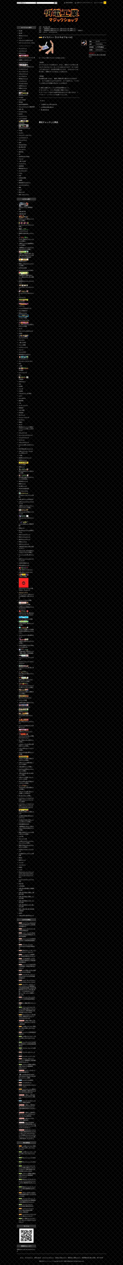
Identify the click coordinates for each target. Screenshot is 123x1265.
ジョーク (21, 159)
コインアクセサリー (24, 185)
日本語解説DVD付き (24, 824)
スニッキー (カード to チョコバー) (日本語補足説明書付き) (27, 998)
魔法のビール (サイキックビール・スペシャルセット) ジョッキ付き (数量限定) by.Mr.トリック (27, 1181)
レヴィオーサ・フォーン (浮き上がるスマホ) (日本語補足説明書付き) (27, 976)
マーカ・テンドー (23, 405)
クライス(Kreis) (23, 118)
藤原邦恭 (21, 400)
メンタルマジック (23, 69)
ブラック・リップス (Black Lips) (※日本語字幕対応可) (27, 946)
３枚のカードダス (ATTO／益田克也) (26, 1119)
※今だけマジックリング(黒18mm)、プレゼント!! (26, 589)
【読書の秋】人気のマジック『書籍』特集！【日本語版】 (26, 652)
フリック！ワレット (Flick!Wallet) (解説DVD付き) (26, 1205)
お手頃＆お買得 (23, 268)
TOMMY (21, 391)
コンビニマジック (23, 62)
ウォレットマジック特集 (25, 600)
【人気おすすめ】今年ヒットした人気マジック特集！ (26, 820)
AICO (20, 190)
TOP (40, 27)
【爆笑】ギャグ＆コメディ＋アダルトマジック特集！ (26, 506)
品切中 (20, 913)
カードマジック (53, 32)
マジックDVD (22, 90)
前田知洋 (21, 408)
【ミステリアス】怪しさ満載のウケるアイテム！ (26, 736)
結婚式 (20, 867)
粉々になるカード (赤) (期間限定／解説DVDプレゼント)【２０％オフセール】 (27, 1016)
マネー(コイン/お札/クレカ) (26, 40)
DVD (20, 175)
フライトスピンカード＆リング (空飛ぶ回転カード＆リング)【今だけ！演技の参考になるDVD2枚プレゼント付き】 (27, 1009)
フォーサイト (22, 149)
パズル (20, 173)
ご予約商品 (22, 886)
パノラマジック (23, 116)
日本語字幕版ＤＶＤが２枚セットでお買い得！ (26, 646)
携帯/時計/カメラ (23, 168)
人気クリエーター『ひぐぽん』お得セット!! (26, 452)
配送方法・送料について (74, 1257)
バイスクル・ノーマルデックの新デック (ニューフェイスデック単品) (26, 799)
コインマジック (23, 51)
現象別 (20, 422)
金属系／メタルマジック (25, 60)
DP (19, 154)
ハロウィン (22, 306)
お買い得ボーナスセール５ (26, 572)
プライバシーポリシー (48, 1257)
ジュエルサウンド (23, 137)
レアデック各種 (23, 700)
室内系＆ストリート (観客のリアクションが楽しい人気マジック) (26, 428)
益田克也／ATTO (23, 95)
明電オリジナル (23, 88)
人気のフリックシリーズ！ (26, 731)
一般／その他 (22, 161)
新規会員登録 (69, 2)
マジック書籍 (22, 345)
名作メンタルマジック (24, 534)
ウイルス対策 (22, 464)
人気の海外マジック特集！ (26, 766)
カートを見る (100, 2)
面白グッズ (22, 192)
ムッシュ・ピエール (24, 417)
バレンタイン (22, 865)
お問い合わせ (37, 1257)
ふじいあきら (22, 398)
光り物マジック (23, 486)
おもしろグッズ (23, 433)
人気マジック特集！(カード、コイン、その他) (26, 778)
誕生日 (20, 857)
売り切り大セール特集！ (25, 795)
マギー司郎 (22, 410)
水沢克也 (21, 412)
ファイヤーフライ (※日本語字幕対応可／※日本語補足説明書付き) (27, 1043)
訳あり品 (21, 883)
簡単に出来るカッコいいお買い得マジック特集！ (26, 833)
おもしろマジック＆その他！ (26, 270)
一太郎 (20, 366)
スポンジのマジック (24, 442)
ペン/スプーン (22, 163)
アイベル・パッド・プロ (28, 1056)
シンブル (21, 862)
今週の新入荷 (22, 211)
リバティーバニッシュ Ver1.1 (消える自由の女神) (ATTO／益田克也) (26, 1210)
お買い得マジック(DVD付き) (26, 499)
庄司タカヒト (22, 381)
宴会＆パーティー (23, 35)
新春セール (22, 528)
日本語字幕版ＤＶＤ (24, 563)
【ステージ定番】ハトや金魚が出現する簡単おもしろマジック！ (26, 631)
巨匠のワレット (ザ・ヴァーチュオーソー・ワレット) (27, 951)
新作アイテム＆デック (24, 537)
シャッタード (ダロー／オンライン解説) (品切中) (27, 1101)
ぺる (20, 403)
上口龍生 (21, 370)
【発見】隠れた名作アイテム (26, 702)
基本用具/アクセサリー (25, 182)
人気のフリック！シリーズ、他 (27, 57)
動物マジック (22, 483)
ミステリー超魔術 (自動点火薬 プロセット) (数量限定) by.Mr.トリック (27, 1066)
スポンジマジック (23, 74)
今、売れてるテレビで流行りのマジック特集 (26, 325)
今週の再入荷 (22, 214)
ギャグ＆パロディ (23, 83)
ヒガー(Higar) (22, 99)
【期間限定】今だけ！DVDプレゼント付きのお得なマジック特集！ (26, 828)
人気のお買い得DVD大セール (26, 915)
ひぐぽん (21, 97)
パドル (20, 869)
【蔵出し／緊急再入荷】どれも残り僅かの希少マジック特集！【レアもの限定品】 (26, 255)
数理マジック (22, 860)
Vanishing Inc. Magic (24, 156)
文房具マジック (23, 86)
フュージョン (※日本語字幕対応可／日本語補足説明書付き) (27, 940)
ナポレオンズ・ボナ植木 (25, 393)
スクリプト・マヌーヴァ (25, 135)
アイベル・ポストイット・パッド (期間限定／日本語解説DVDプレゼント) (27, 1060)
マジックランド (23, 140)
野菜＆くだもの (23, 313)
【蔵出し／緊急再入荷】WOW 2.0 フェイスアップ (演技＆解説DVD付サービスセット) (27, 1107)
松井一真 (21, 109)
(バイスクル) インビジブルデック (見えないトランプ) (27, 1215)
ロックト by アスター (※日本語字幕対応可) (27, 929)
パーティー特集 (23, 318)
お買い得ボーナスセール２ (26, 569)
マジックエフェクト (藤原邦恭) (27, 107)
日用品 (20, 333)
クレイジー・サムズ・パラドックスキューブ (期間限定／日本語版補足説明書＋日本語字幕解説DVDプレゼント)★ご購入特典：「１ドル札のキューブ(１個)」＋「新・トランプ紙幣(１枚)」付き (27, 990)
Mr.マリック (22, 415)
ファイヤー (22, 340)
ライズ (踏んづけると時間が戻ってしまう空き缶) (27, 971)
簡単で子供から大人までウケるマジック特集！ (26, 846)
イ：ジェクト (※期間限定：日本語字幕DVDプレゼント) (27, 955)
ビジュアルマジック (24, 437)
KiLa (20, 375)
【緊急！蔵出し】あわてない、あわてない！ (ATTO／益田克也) (27, 1022)
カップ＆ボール (23, 76)
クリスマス (22, 301)
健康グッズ (22, 467)
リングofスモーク (27, 1082)
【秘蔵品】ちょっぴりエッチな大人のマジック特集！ (26, 248)
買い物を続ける (45, 110)
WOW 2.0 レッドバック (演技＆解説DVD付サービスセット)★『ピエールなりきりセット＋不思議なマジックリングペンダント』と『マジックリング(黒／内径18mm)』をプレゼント (27, 1134)
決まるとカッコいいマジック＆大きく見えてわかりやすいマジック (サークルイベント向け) (26, 874)
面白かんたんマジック (24, 128)
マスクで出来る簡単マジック (26, 66)
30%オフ (80, 30)
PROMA (21, 102)
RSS (98, 1257)
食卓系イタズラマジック (25, 458)
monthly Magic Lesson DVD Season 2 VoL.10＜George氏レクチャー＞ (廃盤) (27, 1076)
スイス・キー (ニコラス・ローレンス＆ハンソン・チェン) (27, 981)
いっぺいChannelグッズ (25, 308)
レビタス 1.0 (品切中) (27, 1080)
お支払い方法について (61, 1257)
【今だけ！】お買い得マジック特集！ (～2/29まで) (26, 792)
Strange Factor (23, 144)
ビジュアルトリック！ (24, 707)
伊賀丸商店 (22, 123)
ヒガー (20, 396)
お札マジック (22, 53)
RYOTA (20, 114)
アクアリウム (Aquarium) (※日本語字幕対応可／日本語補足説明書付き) (27, 924)
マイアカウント (29, 1257)
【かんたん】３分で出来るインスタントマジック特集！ (26, 551)
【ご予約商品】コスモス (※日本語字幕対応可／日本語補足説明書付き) (27, 960)
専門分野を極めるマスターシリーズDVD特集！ (26, 478)
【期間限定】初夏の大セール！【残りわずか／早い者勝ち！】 (59, 28)
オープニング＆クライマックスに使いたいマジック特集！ (26, 686)
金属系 (20, 180)
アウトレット (22, 297)
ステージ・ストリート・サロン (27, 42)
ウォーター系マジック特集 (26, 619)
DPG (20, 363)
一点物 (20, 455)
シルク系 (21, 836)
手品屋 (20, 130)
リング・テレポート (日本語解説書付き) (27, 1071)
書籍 (20, 187)
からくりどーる (23, 372)
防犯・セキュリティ (24, 194)
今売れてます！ (23, 261)
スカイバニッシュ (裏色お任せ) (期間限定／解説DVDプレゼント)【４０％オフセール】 (27, 1090)
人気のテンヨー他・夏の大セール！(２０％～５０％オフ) (26, 613)
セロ (20, 384)
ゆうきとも (22, 419)
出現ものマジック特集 (24, 604)
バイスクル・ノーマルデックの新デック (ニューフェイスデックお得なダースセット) (26, 805)
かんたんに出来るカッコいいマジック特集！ (26, 770)
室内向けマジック (23, 78)
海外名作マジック (23, 481)
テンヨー (21, 133)
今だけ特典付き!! (23, 310)
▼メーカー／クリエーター (26, 361)
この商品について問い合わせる (49, 104)
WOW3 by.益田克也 (24, 488)
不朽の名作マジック (24, 565)
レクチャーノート (23, 347)
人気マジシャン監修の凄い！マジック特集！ (26, 763)
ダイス (20, 424)
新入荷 (20, 31)
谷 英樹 (20, 386)
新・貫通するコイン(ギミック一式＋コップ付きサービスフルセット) (27, 1220)
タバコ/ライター (23, 171)
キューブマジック (23, 71)
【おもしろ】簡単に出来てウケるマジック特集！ (26, 759)
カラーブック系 (23, 839)
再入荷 (20, 33)
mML (20, 142)
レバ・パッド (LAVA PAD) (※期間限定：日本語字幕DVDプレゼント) (27, 966)
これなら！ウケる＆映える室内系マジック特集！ (26, 745)
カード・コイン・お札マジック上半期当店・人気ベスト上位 (26, 596)
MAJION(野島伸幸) (23, 104)
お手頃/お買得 (22, 178)
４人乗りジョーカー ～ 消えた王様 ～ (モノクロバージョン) (27, 1038)
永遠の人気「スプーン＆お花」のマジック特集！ (26, 680)
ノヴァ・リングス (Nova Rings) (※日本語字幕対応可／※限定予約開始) (27, 934)
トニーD (21, 388)
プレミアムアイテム (24, 320)
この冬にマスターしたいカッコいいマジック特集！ (26, 842)
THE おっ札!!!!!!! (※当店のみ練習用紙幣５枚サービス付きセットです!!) (27, 1194)
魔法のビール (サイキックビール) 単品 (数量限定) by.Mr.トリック (27, 1188)
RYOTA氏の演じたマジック (26, 449)
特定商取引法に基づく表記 (89, 1257)
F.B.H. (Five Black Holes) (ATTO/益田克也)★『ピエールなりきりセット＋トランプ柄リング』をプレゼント (27, 1125)
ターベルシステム (23, 491)
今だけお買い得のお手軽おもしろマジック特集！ (26, 782)
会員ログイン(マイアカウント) (84, 2)
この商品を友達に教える (47, 107)
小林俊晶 (21, 379)
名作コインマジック (24, 544)
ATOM (101, 1257)
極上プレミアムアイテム (25, 697)
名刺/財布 (21, 166)
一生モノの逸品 (23, 576)
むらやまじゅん (23, 111)
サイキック (22, 440)
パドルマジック (23, 81)
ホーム (22, 1257)
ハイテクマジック (23, 231)
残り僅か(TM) (46, 27)
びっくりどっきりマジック (26, 435)
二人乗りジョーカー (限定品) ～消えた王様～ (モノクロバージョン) (27, 1028)
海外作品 (21, 152)
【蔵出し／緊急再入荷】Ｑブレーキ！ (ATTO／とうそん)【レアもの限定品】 (27, 1114)
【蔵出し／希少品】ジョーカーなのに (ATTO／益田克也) (27, 1096)
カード (45, 32)
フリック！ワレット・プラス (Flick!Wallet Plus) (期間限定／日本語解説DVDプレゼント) (27, 1200)
